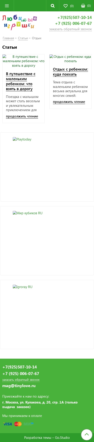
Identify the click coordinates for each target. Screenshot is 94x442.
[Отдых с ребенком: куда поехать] (70, 58)
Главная (8, 38)
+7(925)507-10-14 (74, 17)
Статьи (23, 38)
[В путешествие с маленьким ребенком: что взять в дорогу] (23, 61)
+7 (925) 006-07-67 (73, 23)
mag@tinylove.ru (19, 385)
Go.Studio (62, 437)
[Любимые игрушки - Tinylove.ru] (19, 23)
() (89, 5)
